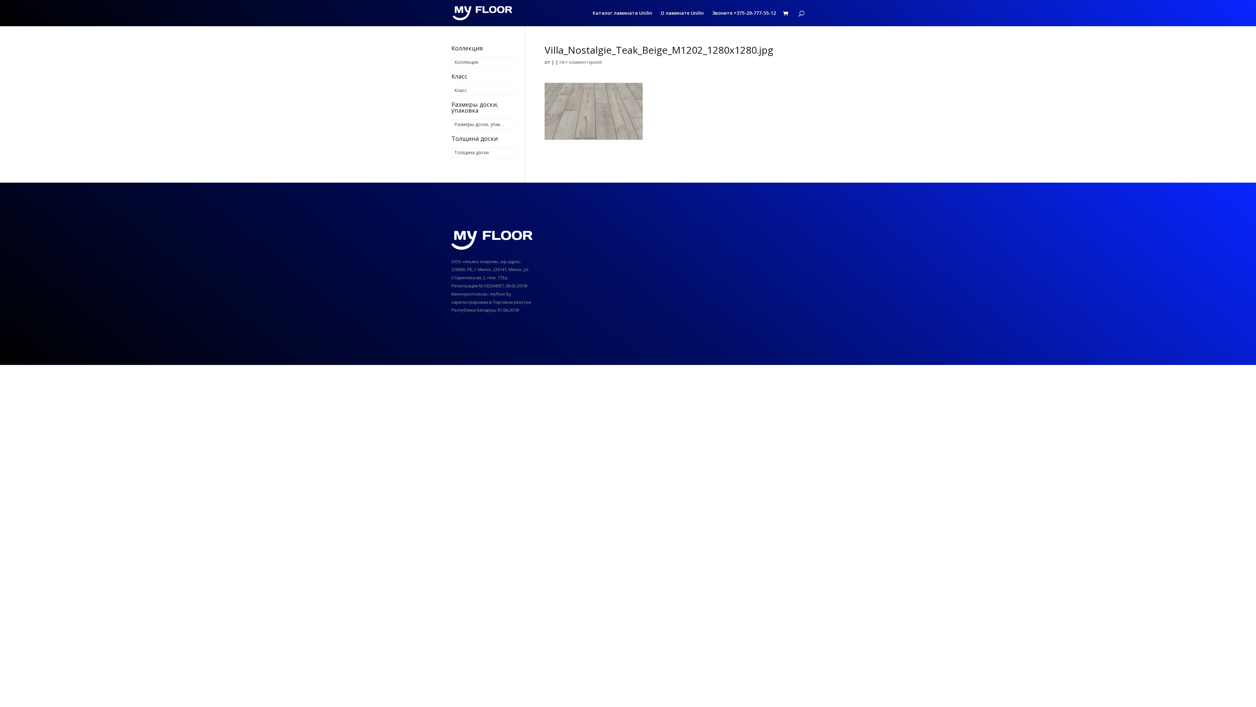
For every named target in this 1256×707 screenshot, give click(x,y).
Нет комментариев (580, 62)
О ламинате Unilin (682, 13)
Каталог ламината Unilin (622, 13)
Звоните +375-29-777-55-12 (744, 13)
